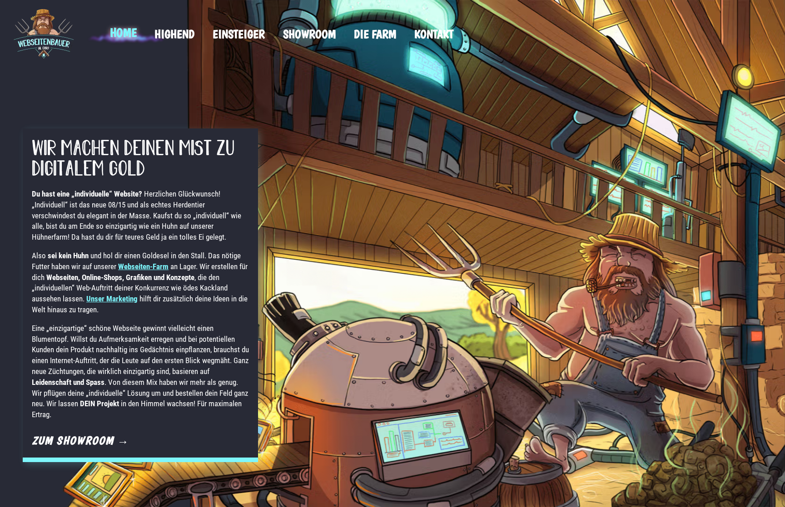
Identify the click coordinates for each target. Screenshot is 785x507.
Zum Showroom (80, 440)
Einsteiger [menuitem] (239, 34)
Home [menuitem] (123, 32)
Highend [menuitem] (174, 34)
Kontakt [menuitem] (433, 34)
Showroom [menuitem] (309, 34)
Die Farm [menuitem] (375, 34)
